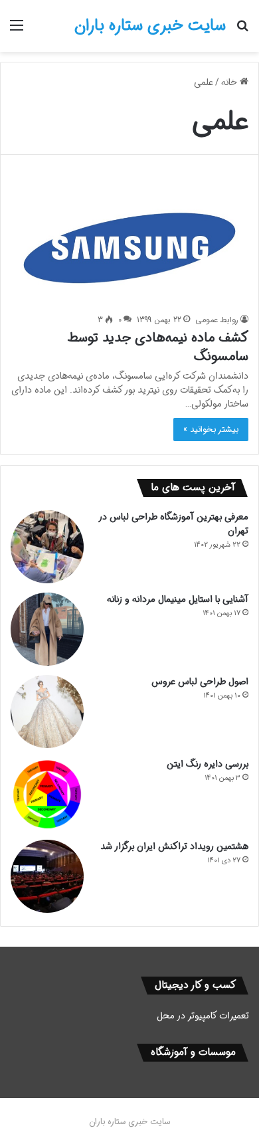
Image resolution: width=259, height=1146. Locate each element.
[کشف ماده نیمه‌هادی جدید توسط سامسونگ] (129, 243)
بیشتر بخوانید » (210, 429)
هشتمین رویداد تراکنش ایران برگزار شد (174, 846)
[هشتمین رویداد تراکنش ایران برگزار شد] (47, 876)
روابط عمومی (216, 320)
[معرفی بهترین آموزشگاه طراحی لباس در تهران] (47, 546)
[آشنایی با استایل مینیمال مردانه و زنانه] (47, 629)
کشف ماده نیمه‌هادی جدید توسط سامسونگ (158, 347)
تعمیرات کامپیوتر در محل (203, 1015)
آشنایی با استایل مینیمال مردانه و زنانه (177, 599)
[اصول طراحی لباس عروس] (47, 711)
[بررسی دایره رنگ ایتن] (47, 793)
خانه (230, 82)
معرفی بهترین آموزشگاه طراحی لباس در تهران (173, 524)
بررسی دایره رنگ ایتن (207, 764)
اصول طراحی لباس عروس (199, 681)
